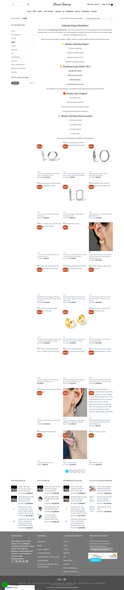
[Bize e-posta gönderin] (23, 561)
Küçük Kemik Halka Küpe (45, 462)
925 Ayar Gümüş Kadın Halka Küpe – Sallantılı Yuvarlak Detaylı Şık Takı (74, 421)
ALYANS (14, 72)
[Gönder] (28, 4)
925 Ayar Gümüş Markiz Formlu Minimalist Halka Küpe (98, 174)
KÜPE (34, 11)
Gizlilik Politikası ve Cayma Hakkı (48, 557)
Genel (13, 31)
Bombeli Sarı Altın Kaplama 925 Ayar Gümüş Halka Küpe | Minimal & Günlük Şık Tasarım (49, 298)
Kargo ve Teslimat (43, 549)
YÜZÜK (39, 11)
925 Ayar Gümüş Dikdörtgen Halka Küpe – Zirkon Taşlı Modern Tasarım (74, 174)
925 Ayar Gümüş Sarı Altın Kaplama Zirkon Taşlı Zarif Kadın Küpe (74, 380)
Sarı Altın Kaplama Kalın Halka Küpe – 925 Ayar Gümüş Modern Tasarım (74, 340)
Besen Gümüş (61, 587)
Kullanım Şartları (58, 583)
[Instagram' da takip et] (16, 561)
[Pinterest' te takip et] (26, 561)
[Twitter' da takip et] (20, 561)
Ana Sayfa (15, 18)
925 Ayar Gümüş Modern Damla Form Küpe (48, 421)
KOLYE (29, 11)
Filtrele (15, 83)
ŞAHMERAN (70, 11)
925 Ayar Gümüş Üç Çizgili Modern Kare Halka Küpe (73, 215)
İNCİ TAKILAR (48, 11)
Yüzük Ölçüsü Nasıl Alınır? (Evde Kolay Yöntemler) (48, 565)
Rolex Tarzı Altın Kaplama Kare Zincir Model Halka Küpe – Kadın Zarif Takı (100, 380)
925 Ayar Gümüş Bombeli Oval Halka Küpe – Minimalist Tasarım (48, 174)
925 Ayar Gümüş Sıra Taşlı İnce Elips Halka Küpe (48, 215)
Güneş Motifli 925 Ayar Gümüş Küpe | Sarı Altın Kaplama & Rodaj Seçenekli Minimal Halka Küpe (100, 256)
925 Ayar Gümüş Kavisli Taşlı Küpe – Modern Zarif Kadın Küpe (48, 380)
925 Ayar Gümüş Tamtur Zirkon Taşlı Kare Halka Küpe (48, 255)
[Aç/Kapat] (33, 34)
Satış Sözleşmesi (42, 560)
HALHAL (77, 11)
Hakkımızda (85, 11)
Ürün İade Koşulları (43, 553)
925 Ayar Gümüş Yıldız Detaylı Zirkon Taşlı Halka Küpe (100, 215)
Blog (29, 583)
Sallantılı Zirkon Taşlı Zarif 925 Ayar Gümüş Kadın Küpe (100, 340)
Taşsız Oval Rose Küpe (95, 462)
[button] (93, 4)
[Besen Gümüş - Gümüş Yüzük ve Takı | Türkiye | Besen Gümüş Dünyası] (62, 4)
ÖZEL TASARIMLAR (18, 64)
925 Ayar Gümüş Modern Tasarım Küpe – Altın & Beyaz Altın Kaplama (75, 255)
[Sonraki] (83, 471)
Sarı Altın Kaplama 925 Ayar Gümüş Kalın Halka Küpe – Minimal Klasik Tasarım (100, 298)
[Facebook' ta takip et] (13, 561)
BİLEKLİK (58, 11)
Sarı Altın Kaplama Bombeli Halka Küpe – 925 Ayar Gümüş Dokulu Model (49, 340)
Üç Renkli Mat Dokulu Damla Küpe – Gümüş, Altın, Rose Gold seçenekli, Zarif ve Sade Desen (100, 422)
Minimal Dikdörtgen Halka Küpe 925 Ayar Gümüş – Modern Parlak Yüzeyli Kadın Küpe (74, 298)
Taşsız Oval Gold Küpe (69, 462)
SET (63, 11)
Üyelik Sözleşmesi (99, 583)
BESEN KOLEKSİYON (18, 68)
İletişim (94, 11)
